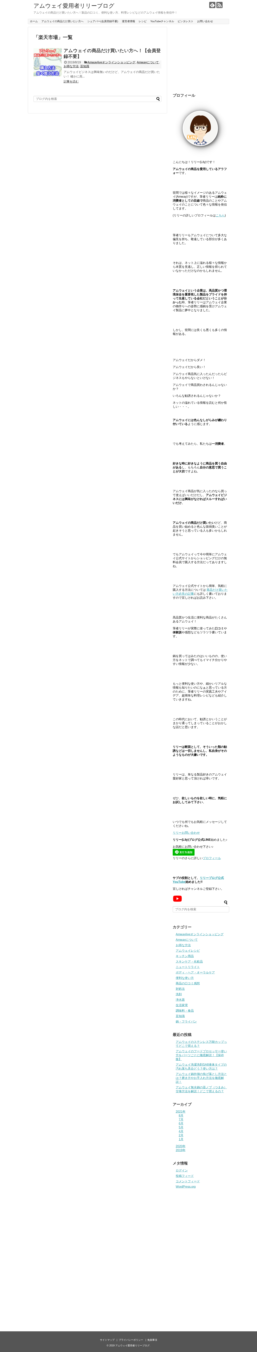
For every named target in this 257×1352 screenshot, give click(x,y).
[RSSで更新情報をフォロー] (219, 5)
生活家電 (182, 1005)
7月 (181, 1119)
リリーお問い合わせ (186, 832)
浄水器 (180, 999)
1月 (181, 1139)
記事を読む (71, 81)
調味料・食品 (185, 1010)
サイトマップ (107, 1339)
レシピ (143, 21)
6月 (181, 1123)
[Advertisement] (201, 60)
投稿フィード (185, 1175)
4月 (181, 1131)
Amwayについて (148, 62)
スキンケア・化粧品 (189, 961)
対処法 (180, 988)
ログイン (182, 1170)
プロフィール (212, 858)
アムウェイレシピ (188, 950)
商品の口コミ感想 (188, 983)
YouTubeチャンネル (162, 21)
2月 (181, 1135)
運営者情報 (128, 21)
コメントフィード (188, 1181)
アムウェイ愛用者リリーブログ (73, 6)
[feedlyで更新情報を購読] (212, 5)
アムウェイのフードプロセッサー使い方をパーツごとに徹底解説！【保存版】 (201, 1055)
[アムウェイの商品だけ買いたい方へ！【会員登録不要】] (47, 62)
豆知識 (84, 66)
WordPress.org (186, 1186)
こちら (220, 215)
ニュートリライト (188, 967)
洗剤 (179, 994)
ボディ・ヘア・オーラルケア (195, 972)
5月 (181, 1127)
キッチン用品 (185, 956)
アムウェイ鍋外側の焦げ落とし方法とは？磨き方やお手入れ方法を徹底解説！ (201, 1077)
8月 (181, 1115)
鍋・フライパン (186, 1021)
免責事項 (152, 1339)
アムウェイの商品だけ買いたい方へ (62, 21)
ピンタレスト (185, 21)
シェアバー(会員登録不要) (102, 21)
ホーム (34, 21)
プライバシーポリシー (131, 1339)
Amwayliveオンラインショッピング (111, 62)
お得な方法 (71, 66)
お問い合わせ (205, 21)
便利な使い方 (185, 977)
